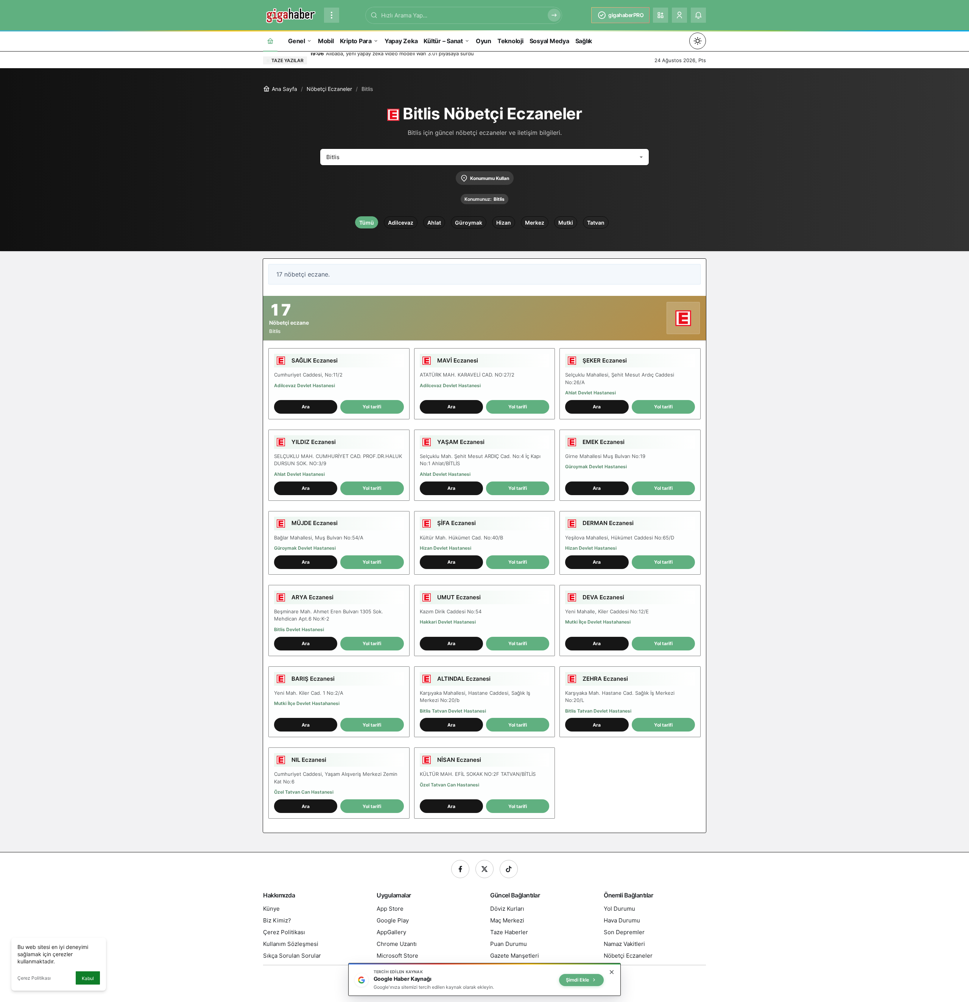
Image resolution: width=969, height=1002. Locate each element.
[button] (660, 15)
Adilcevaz (400, 222)
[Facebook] (460, 869)
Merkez (534, 222)
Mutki (565, 222)
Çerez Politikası (34, 978)
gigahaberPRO (625, 15)
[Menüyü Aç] (331, 15)
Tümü (366, 222)
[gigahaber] (290, 14)
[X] (484, 869)
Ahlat (434, 222)
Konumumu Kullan (489, 178)
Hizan (503, 222)
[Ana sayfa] (270, 40)
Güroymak (468, 222)
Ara (306, 407)
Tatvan (595, 222)
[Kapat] (612, 972)
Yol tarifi (372, 407)
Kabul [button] (88, 978)
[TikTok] (509, 869)
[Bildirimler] (698, 15)
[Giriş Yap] (679, 15)
